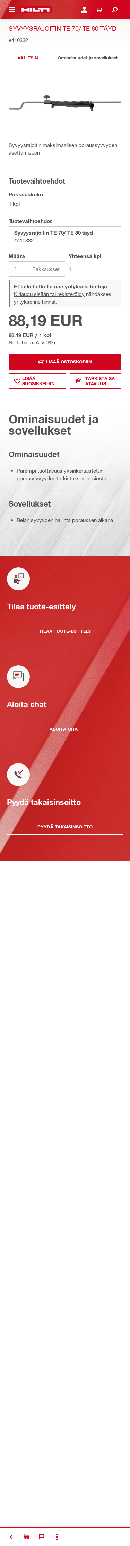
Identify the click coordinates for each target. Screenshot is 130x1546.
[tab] (27, 57)
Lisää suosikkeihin (38, 381)
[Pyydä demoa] (26, 1537)
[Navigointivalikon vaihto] (11, 9)
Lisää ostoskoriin (69, 361)
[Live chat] (41, 1537)
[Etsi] (114, 9)
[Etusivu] (35, 9)
